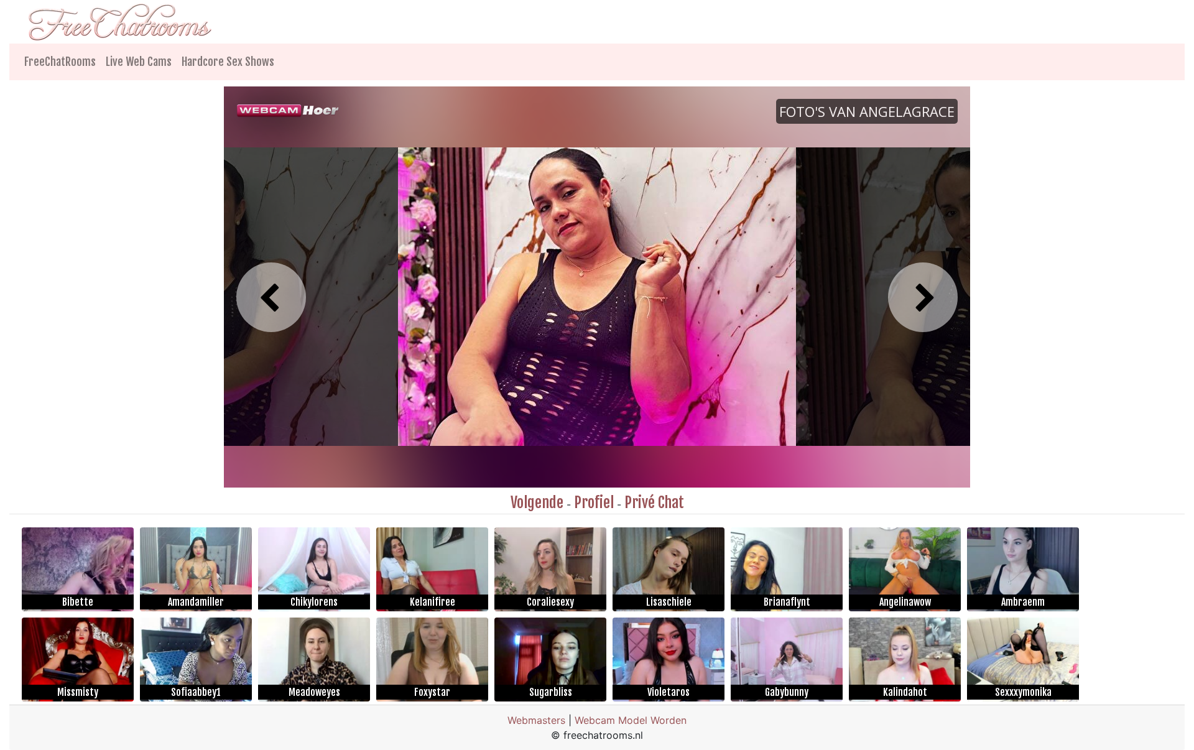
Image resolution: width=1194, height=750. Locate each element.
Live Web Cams (139, 61)
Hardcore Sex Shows (228, 61)
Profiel (594, 502)
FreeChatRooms (60, 61)
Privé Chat (654, 502)
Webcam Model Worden (631, 720)
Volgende (537, 502)
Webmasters (536, 720)
